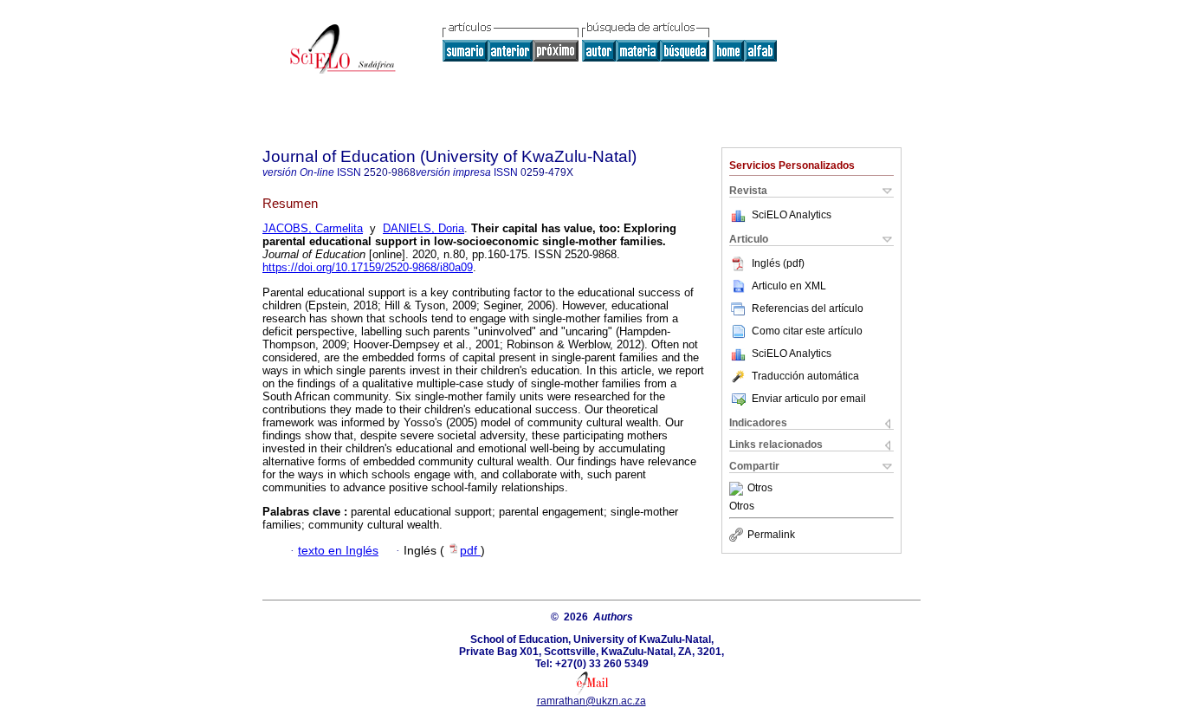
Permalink (771, 535)
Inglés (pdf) (778, 263)
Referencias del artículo (807, 308)
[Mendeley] (738, 489)
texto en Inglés (338, 550)
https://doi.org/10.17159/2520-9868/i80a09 (367, 267)
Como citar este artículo (807, 331)
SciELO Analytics (791, 215)
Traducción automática (805, 376)
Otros (760, 489)
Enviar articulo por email (809, 399)
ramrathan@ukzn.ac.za (591, 701)
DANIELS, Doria (423, 228)
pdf (470, 550)
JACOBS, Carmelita (312, 228)
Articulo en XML (789, 286)
